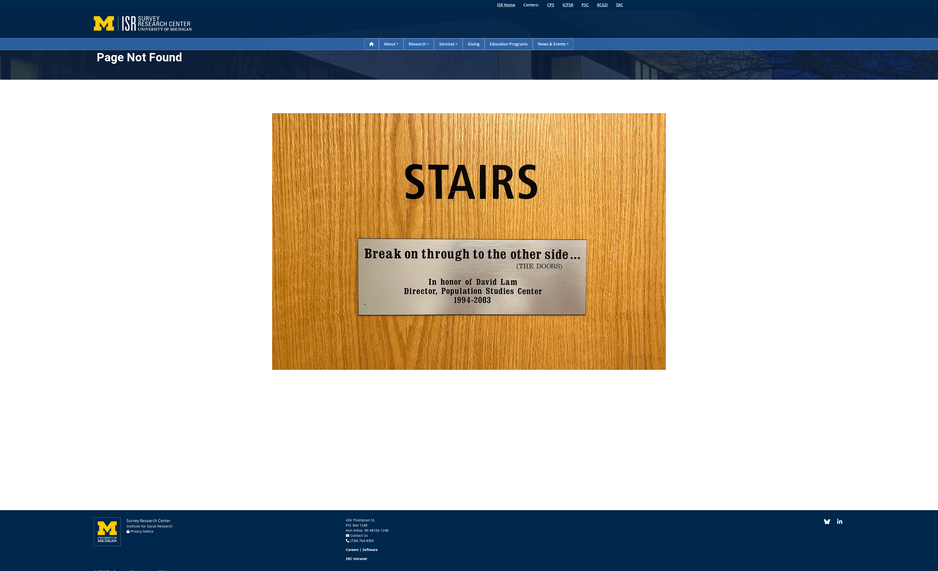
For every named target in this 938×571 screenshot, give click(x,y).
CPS (550, 5)
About (389, 44)
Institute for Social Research (149, 526)
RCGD (602, 5)
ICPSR (568, 5)
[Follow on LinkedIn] (837, 522)
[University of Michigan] (107, 531)
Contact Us (359, 535)
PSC (585, 5)
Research (417, 44)
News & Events (552, 44)
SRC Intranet (356, 558)
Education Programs (509, 44)
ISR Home (506, 5)
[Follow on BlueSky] (827, 522)
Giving (474, 44)
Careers (352, 549)
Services (447, 44)
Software (370, 549)
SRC (619, 5)
